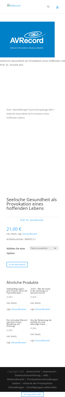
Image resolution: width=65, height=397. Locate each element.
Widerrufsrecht (15, 379)
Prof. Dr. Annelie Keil (31, 220)
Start (8, 109)
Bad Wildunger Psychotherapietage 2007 (33, 109)
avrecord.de (33, 371)
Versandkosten (29, 233)
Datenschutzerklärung (27, 375)
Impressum (49, 371)
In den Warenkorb (17, 264)
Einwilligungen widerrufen (42, 387)
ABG (45, 375)
